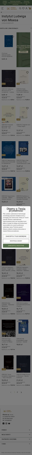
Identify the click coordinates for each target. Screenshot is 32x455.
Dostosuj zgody (16, 241)
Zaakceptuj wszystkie (16, 245)
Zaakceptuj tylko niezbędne (16, 236)
